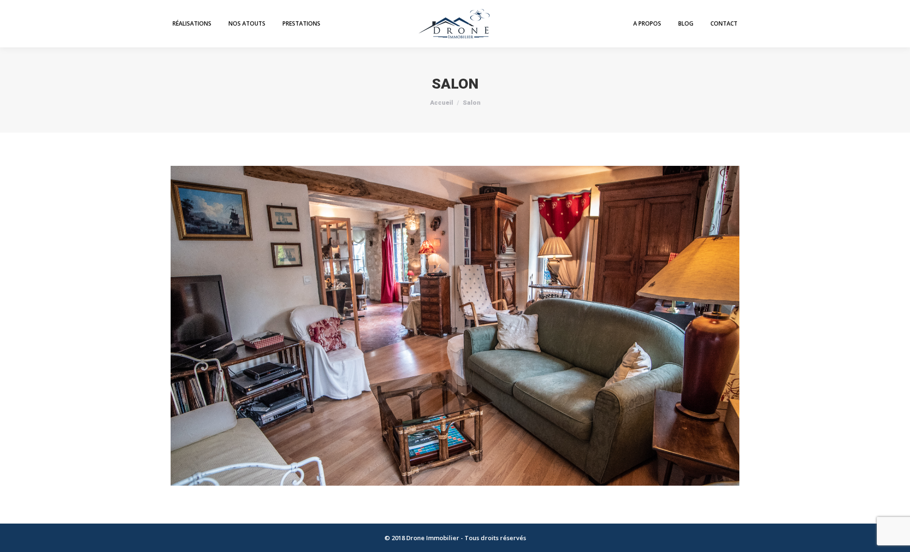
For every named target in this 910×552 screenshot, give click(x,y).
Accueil (441, 102)
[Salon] (455, 326)
